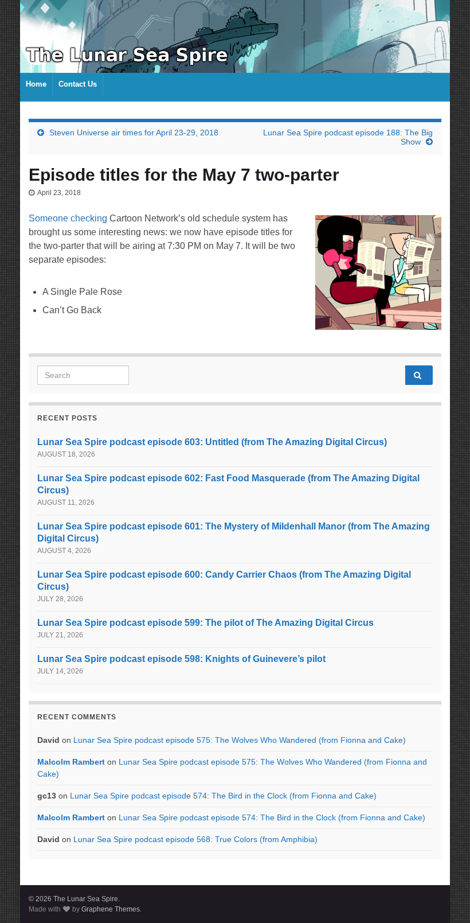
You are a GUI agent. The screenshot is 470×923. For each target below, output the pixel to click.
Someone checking (68, 218)
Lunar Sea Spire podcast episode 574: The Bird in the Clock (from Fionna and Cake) (223, 795)
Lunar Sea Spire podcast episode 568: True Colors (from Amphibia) (195, 839)
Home (36, 84)
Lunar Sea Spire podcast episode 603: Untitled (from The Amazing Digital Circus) (212, 442)
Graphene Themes (110, 909)
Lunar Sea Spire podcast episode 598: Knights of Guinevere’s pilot (181, 659)
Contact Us (77, 84)
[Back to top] (444, 897)
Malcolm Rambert (71, 761)
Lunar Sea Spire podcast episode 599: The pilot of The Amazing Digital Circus (205, 623)
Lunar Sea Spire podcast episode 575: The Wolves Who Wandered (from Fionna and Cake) (239, 740)
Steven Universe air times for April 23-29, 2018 (133, 132)
